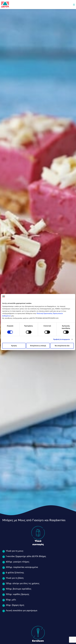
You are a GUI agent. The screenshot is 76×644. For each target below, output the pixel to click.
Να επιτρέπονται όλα (62, 345)
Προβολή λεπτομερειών (61, 339)
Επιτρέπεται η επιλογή (38, 345)
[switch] (28, 332)
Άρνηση (14, 345)
